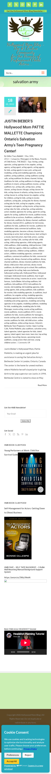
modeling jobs (16, 306)
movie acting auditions (33, 309)
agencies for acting (24, 212)
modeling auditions (31, 303)
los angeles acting (19, 295)
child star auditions (30, 248)
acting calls (20, 187)
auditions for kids (11, 226)
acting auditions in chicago (29, 181)
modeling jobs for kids (31, 306)
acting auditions (18, 175)
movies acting (37, 317)
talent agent (16, 334)
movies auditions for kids (14, 320)
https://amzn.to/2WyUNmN (17, 577)
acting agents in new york (21, 170)
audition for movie (26, 214)
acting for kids (20, 198)
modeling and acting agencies (16, 301)
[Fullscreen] (43, 651)
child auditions (10, 245)
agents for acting (11, 214)
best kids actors (30, 237)
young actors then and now (23, 340)
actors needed (10, 212)
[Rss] (18, 434)
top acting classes (19, 337)
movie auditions (10, 312)
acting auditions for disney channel (22, 178)
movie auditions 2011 (27, 312)
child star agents (15, 248)
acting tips (25, 209)
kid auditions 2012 (20, 284)
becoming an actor (11, 234)
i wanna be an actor (28, 278)
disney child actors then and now (17, 265)
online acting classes (26, 323)
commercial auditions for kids (24, 256)
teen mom (26, 334)
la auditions (37, 292)
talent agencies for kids (26, 331)
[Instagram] (14, 434)
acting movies (39, 206)
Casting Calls (16, 239)
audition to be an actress (14, 217)
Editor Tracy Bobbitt (15, 156)
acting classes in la (35, 192)
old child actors (31, 320)
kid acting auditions (30, 281)
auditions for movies (27, 226)
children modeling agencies (21, 253)
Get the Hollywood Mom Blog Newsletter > (25, 11)
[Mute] (38, 651)
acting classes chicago (20, 189)
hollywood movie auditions (23, 276)
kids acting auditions (24, 289)
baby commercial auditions (25, 228)
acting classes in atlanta (18, 192)
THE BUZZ (21, 162)
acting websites (36, 209)
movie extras (25, 317)
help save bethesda (31, 270)
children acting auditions (27, 251)
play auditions (27, 328)
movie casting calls (11, 317)
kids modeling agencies (23, 292)
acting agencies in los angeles (24, 164)
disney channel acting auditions (27, 259)
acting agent (16, 167)
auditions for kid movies (34, 223)
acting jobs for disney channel (34, 200)
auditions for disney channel (26, 220)
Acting (35, 162)
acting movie (28, 206)
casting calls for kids (30, 239)
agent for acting (39, 212)
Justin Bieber (16, 281)
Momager (8, 309)
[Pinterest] (22, 434)
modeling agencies (35, 295)
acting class (30, 187)
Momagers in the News (30, 159)
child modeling (22, 245)
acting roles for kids (12, 209)
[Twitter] (9, 434)
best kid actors (17, 237)
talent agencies (10, 331)
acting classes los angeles (28, 195)
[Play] (8, 651)
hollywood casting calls (13, 273)
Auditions (29, 217)
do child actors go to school (23, 267)
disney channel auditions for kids (32, 262)
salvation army (40, 328)
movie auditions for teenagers (31, 315)
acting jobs (16, 200)
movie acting (18, 309)
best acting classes (27, 234)
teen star (34, 334)
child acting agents (34, 242)
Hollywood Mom (30, 273)
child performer (35, 245)
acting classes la (10, 195)
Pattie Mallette (15, 328)
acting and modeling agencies (24, 173)
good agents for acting (13, 270)
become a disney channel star (32, 231)
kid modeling (16, 287)
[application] (25, 643)
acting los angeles (27, 203)
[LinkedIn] (27, 434)
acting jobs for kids (11, 203)
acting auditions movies (29, 184)
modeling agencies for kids (15, 298)
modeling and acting (34, 298)
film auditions (40, 267)
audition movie (40, 214)
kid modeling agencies (31, 287)
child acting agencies (18, 242)
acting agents (27, 167)
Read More (42, 385)
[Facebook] (5, 434)
